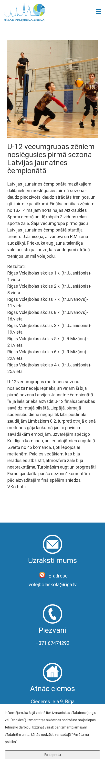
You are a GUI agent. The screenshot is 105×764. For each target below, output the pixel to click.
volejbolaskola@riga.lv (53, 584)
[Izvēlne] (98, 11)
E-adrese (57, 576)
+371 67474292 (52, 643)
